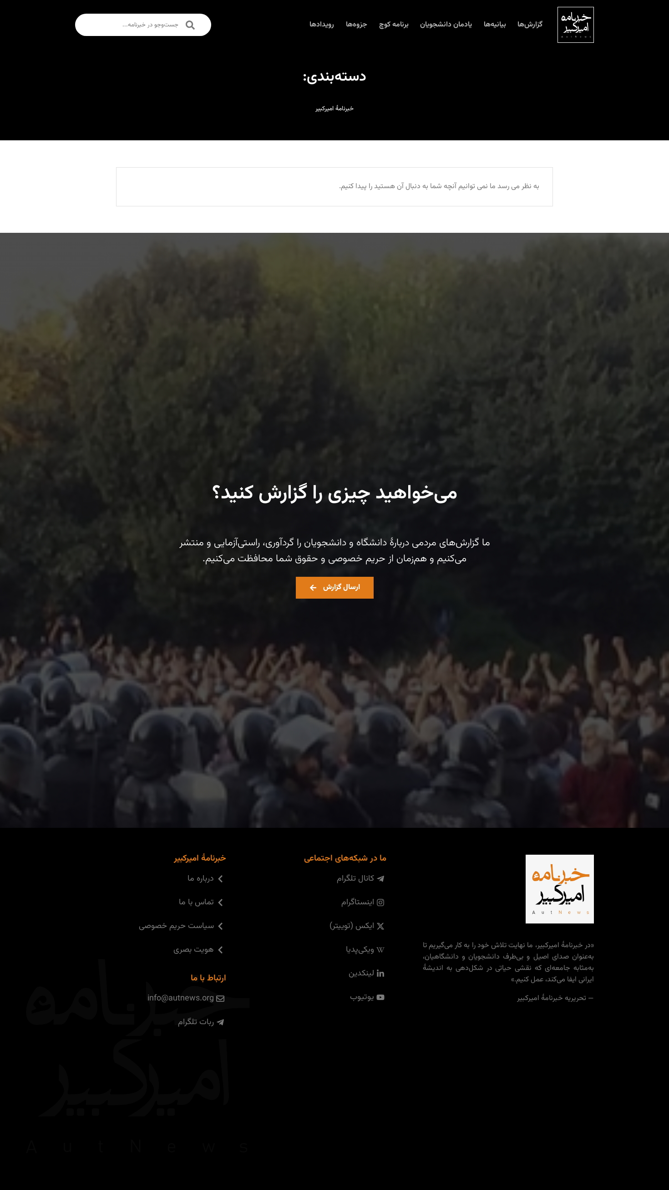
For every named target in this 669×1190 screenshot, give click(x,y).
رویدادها (321, 25)
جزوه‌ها (356, 25)
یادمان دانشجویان (446, 25)
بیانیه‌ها (495, 25)
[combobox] (143, 25)
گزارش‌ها (529, 25)
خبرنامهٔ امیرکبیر (334, 108)
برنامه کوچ (394, 25)
